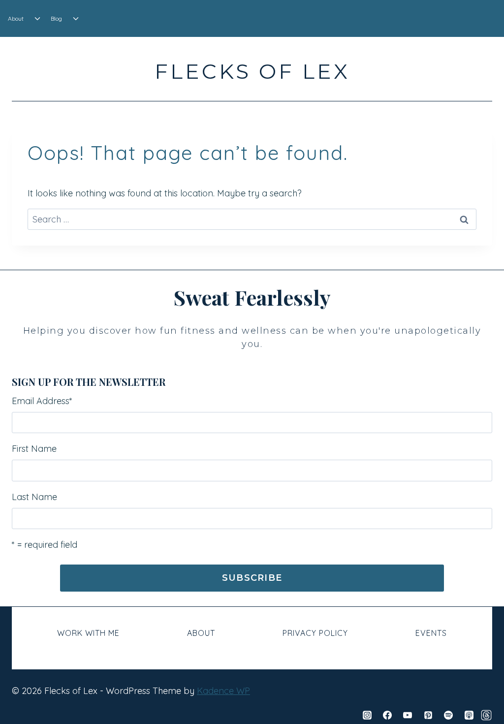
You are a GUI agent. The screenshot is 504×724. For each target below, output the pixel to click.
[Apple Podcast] (469, 715)
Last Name (34, 497)
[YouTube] (407, 715)
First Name (34, 448)
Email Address (42, 401)
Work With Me (88, 633)
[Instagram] (367, 715)
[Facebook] (387, 715)
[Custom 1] (486, 715)
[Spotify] (448, 715)
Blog (56, 18)
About (16, 18)
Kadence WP (223, 690)
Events (431, 633)
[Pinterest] (428, 715)
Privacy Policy (315, 633)
